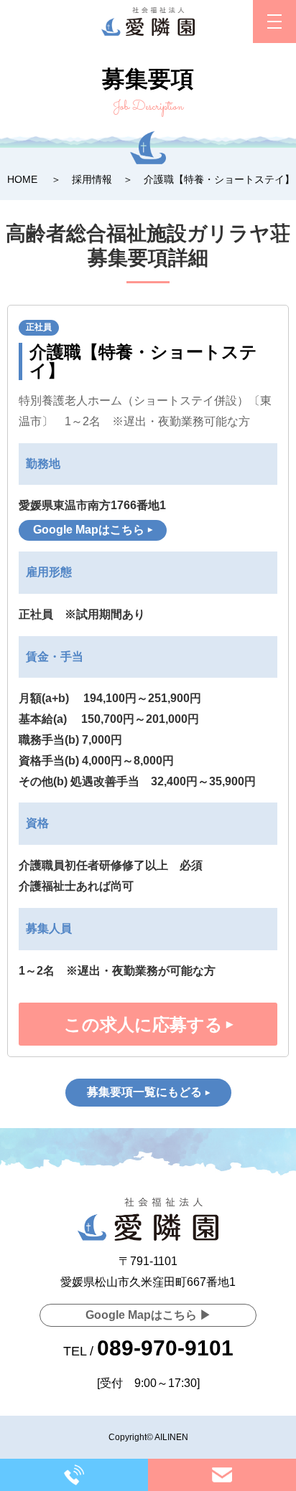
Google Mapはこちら (88, 530)
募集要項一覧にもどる (144, 1092)
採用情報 (92, 179)
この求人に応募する (143, 1024)
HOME (22, 179)
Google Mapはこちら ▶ (148, 1315)
